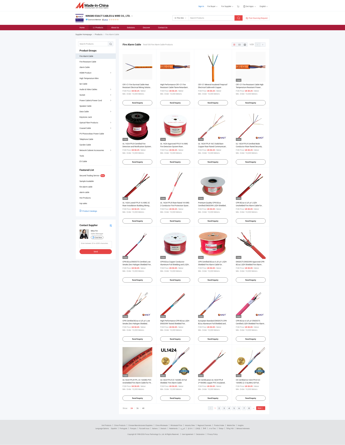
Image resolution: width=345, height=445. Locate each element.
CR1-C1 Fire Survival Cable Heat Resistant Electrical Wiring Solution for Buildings (137, 87)
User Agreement (187, 434)
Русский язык (144, 428)
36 (137, 408)
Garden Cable (85, 144)
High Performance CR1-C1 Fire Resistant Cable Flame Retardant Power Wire (174, 87)
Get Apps (249, 6)
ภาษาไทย (212, 428)
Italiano (155, 428)
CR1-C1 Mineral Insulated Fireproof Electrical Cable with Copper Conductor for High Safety (212, 87)
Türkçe (221, 428)
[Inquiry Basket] (238, 6)
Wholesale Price (176, 425)
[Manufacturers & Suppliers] (92, 5)
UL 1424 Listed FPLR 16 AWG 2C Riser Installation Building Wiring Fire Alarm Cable (136, 205)
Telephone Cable (86, 139)
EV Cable (83, 161)
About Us (115, 27)
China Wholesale (161, 425)
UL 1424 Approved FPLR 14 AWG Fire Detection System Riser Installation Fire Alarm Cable (174, 146)
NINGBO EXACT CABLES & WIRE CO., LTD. (108, 15)
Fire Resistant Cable (88, 61)
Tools (82, 156)
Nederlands (173, 428)
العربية (182, 428)
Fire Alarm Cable (86, 56)
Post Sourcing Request (258, 18)
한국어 (190, 428)
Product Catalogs (89, 211)
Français (133, 428)
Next (260, 408)
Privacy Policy (212, 434)
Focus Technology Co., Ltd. (155, 434)
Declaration (200, 434)
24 (132, 408)
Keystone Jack (86, 117)
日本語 (197, 428)
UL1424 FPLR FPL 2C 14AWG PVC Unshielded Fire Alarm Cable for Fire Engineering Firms (137, 383)
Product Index (219, 425)
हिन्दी (204, 428)
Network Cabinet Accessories (92, 150)
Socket (82, 95)
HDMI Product (85, 72)
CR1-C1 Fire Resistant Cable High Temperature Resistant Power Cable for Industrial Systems (249, 87)
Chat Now (98, 237)
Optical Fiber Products (89, 122)
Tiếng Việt (230, 428)
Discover (146, 27)
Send (96, 251)
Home (82, 27)
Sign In (201, 6)
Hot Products (106, 425)
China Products (119, 425)
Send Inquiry (137, 103)
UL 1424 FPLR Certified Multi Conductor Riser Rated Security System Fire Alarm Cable (249, 146)
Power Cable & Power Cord (91, 100)
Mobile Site (231, 425)
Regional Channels (204, 425)
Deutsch (163, 428)
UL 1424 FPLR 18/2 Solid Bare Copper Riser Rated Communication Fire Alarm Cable (213, 146)
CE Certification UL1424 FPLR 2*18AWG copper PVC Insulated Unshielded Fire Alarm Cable (211, 383)
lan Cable (83, 84)
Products (99, 27)
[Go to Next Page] (262, 45)
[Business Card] (111, 225)
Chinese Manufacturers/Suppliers (140, 425)
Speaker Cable (85, 106)
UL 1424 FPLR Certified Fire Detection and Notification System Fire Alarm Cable (137, 146)
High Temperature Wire (89, 78)
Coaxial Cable (85, 128)
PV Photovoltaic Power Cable (92, 133)
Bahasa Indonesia (243, 428)
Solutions (131, 27)
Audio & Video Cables (88, 89)
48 (143, 408)
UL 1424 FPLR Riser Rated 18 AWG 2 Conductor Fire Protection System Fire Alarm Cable (175, 205)
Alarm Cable (85, 67)
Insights (241, 425)
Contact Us (162, 27)
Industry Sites (190, 425)
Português (123, 428)
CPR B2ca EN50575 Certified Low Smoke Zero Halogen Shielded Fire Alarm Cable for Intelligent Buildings (137, 264)
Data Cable (84, 111)
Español (114, 428)
